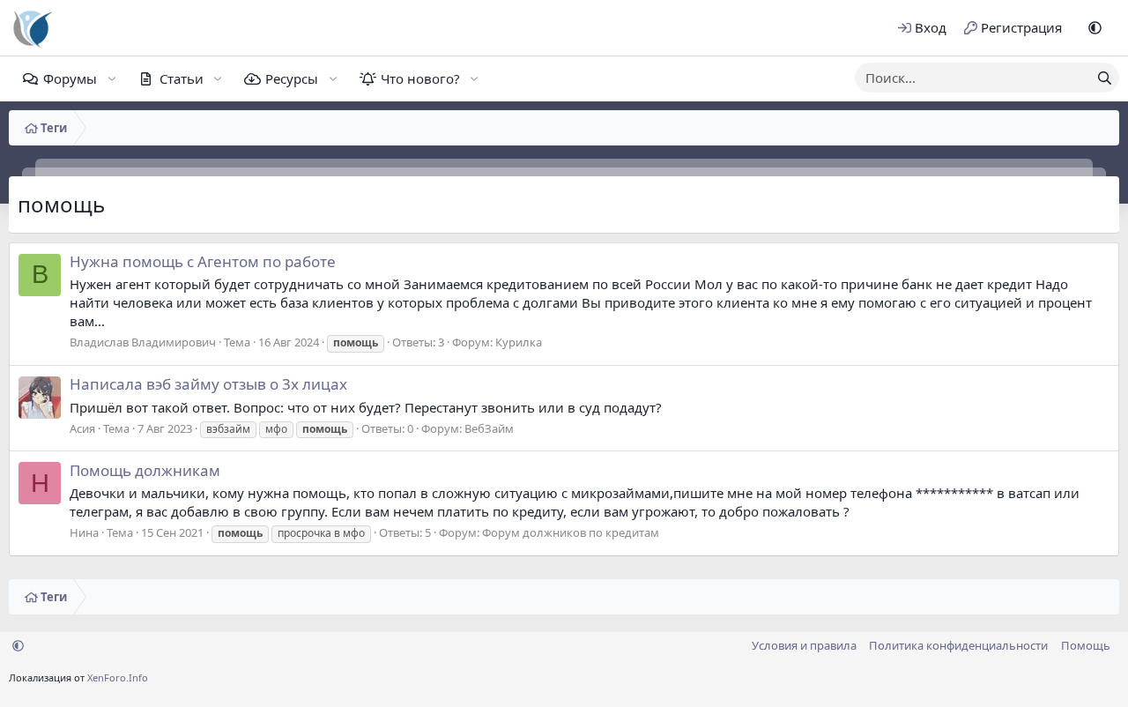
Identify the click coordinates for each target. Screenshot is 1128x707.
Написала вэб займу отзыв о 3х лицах (208, 384)
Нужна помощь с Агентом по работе (203, 261)
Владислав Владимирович (143, 342)
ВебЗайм (489, 428)
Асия (82, 428)
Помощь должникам (145, 470)
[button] (1095, 27)
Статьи (182, 78)
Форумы (70, 78)
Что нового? (420, 78)
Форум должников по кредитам (570, 532)
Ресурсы (291, 78)
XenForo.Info (117, 677)
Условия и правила (804, 645)
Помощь (1085, 645)
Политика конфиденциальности (958, 645)
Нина (84, 532)
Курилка (518, 342)
